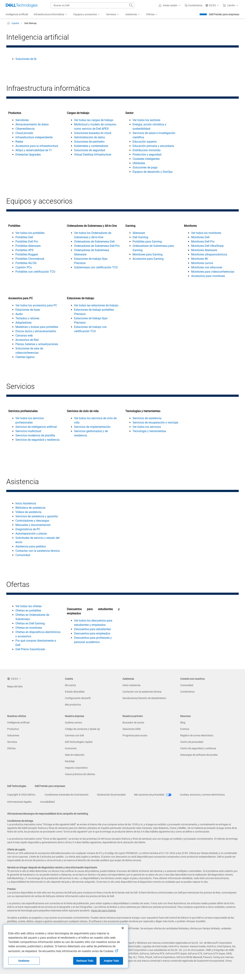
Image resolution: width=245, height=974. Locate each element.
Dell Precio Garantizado (30, 649)
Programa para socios (134, 735)
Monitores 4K (199, 258)
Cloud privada (24, 133)
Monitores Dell (200, 237)
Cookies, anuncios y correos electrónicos (202, 794)
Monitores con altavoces (206, 267)
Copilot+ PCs (23, 267)
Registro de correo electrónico (196, 735)
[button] (170, 5)
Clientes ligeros (25, 357)
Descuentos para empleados (92, 633)
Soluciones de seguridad (89, 150)
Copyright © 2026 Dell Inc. (21, 794)
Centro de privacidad (191, 741)
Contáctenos (187, 691)
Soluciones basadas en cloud (92, 133)
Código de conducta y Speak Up (82, 729)
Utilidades (139, 163)
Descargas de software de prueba (199, 754)
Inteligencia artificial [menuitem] (17, 14)
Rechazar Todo (84, 960)
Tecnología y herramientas (149, 431)
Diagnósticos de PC (27, 529)
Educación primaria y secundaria (153, 146)
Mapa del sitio (15, 686)
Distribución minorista (147, 150)
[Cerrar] (123, 928)
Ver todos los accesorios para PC (36, 305)
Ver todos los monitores (206, 233)
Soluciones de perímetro (89, 141)
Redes (19, 141)
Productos (13, 729)
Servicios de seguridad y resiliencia (37, 439)
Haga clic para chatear (103, 910)
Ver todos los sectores (146, 120)
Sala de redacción (74, 754)
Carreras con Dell (74, 735)
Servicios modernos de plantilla (35, 435)
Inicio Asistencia (25, 503)
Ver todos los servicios (147, 427)
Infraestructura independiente (34, 137)
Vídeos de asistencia (28, 512)
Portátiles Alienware (28, 246)
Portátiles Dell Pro (26, 241)
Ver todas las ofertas (28, 606)
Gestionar (23, 960)
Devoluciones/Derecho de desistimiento (144, 698)
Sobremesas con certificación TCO (96, 267)
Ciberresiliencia (25, 128)
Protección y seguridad (147, 154)
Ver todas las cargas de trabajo (93, 120)
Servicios (12, 741)
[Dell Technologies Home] (21, 5)
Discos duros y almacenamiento (35, 331)
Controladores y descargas (32, 520)
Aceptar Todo (111, 960)
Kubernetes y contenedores (91, 146)
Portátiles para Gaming (147, 241)
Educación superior (145, 141)
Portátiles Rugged (26, 254)
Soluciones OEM (131, 729)
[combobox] (92, 5)
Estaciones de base (27, 309)
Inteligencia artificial (18, 722)
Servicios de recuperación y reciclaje (155, 422)
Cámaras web (24, 335)
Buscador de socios (133, 722)
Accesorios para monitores (208, 276)
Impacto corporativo (76, 767)
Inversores (71, 748)
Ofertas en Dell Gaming (30, 623)
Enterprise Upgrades (28, 154)
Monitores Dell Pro (203, 241)
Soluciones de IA (25, 59)
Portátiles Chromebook (29, 258)
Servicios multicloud (28, 431)
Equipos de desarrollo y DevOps (153, 171)
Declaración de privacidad (111, 794)
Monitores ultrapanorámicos (209, 254)
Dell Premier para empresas (224, 14)
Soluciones (13, 735)
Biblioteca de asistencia (30, 507)
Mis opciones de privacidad (149, 794)
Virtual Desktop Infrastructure (92, 154)
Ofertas (11, 748)
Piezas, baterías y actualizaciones (36, 344)
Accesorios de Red (27, 340)
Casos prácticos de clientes (80, 774)
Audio (19, 314)
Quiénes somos (73, 722)
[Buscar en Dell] (131, 5)
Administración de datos (89, 137)
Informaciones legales (19, 801)
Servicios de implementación (92, 427)
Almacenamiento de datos (32, 124)
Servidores (22, 120)
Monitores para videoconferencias (212, 271)
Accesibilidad (47, 801)
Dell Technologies (16, 786)
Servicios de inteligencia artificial (36, 427)
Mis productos (73, 704)
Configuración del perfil (78, 698)
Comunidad (22, 555)
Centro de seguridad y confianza (198, 748)
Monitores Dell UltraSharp (207, 246)
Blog (182, 722)
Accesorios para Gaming (148, 258)
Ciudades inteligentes (146, 159)
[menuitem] (51, 14)
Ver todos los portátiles (29, 233)
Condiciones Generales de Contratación (66, 794)
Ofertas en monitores (28, 627)
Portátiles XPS (24, 250)
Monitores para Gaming (147, 254)
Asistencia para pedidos (30, 546)
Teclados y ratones (27, 318)
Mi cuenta (70, 685)
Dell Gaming (140, 237)
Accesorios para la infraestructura (36, 146)
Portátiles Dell (24, 237)
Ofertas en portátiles (28, 610)
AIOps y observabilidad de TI (33, 150)
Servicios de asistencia (147, 418)
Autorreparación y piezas (31, 533)
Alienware (139, 233)
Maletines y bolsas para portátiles (36, 327)
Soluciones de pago (145, 167)
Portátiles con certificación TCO (35, 271)
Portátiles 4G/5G (26, 263)
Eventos (184, 729)
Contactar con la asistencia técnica (37, 550)
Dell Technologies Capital (78, 741)
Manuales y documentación (33, 525)
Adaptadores (23, 322)
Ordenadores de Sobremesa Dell (94, 241)
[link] (193, 5)
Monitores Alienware (204, 250)
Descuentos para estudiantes (92, 629)
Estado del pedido (75, 691)
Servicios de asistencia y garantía (36, 516)
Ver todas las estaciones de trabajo (96, 305)
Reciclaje (70, 761)
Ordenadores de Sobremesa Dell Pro (97, 246)
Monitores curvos (202, 263)
